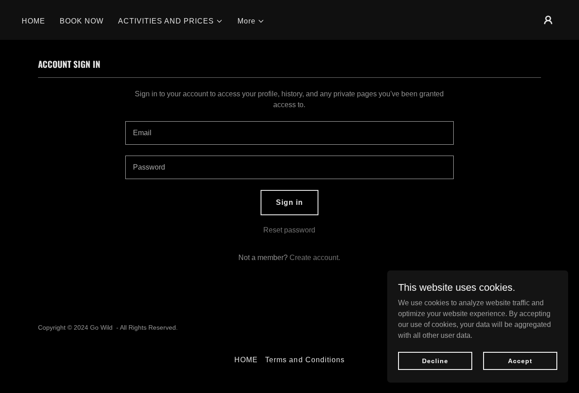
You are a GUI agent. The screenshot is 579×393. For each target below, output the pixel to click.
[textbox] (289, 133)
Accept (520, 360)
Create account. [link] (315, 257)
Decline (435, 360)
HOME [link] (33, 21)
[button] (170, 21)
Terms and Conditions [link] (304, 360)
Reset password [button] (289, 230)
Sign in (289, 202)
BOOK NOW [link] (82, 21)
